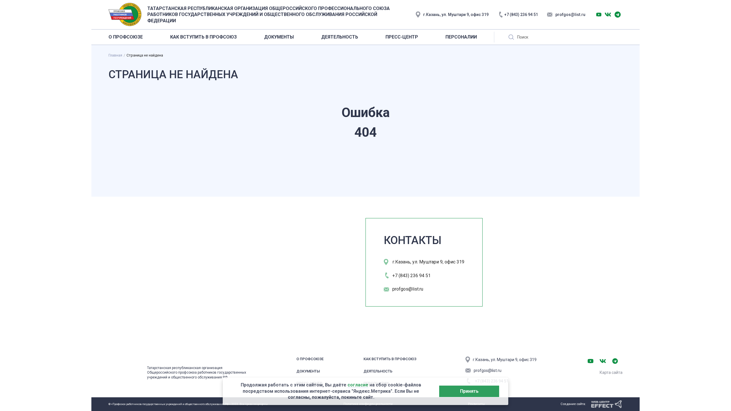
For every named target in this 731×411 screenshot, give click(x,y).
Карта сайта (611, 372)
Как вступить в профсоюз (390, 359)
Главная (115, 55)
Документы (308, 371)
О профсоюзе (310, 359)
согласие (358, 385)
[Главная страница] (125, 370)
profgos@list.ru (570, 14)
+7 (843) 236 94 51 (521, 14)
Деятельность (378, 371)
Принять (469, 391)
